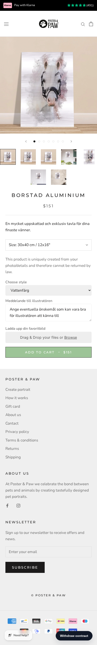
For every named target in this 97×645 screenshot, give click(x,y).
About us (13, 414)
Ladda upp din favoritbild (25, 328)
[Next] (71, 141)
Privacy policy (17, 431)
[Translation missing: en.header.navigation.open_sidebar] (6, 24)
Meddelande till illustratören (28, 300)
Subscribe (25, 567)
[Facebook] (7, 505)
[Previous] (26, 141)
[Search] (83, 24)
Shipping (13, 457)
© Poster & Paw (48, 595)
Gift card (12, 406)
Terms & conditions (21, 440)
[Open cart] (91, 24)
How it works (16, 397)
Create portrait (17, 389)
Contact (11, 423)
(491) (90, 5)
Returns (12, 448)
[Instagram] (18, 505)
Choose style (16, 282)
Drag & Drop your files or (48, 337)
